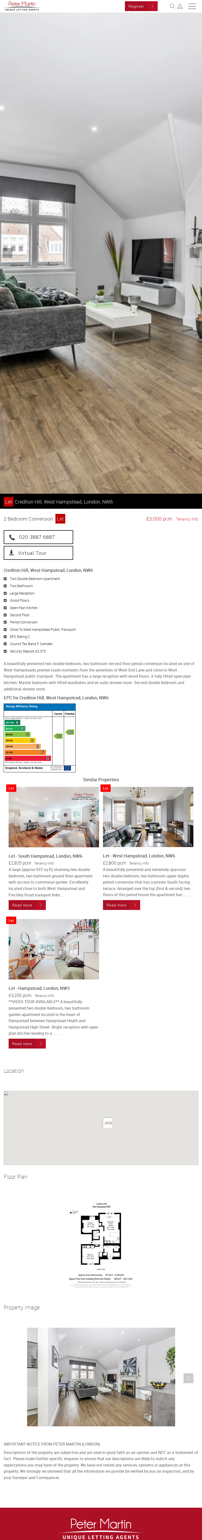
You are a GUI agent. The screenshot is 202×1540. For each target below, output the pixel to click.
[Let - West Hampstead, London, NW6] (148, 817)
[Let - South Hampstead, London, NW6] (54, 817)
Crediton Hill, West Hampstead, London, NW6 (59, 501)
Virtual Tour (32, 553)
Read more (22, 905)
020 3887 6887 (37, 537)
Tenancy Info (187, 519)
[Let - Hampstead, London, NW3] (54, 949)
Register (136, 6)
